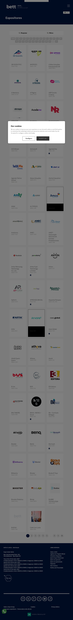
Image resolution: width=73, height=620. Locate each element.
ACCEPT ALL (43, 138)
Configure (29, 138)
